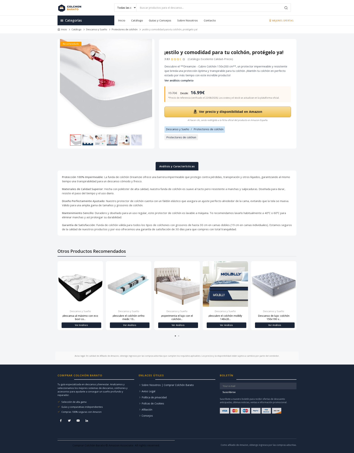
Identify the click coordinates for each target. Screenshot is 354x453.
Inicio (121, 20)
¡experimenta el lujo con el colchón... (177, 317)
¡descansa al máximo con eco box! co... (80, 317)
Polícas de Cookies (153, 403)
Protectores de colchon (181, 137)
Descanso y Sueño (96, 29)
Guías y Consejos (160, 20)
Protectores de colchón (125, 29)
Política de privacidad (154, 397)
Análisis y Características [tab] (177, 166)
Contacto (210, 20)
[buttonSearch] (286, 8)
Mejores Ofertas (283, 20)
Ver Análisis (81, 325)
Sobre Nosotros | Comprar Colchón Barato (168, 385)
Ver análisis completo (179, 80)
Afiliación (147, 409)
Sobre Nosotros (187, 20)
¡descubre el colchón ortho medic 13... (129, 317)
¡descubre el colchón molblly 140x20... (225, 317)
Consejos (147, 415)
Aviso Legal (148, 391)
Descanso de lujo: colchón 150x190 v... (273, 317)
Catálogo (137, 20)
